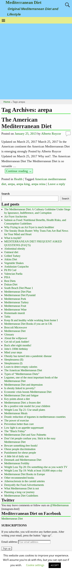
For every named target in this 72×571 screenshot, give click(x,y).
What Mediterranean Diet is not (21, 488)
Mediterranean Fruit (15, 305)
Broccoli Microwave (15, 327)
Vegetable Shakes (14, 263)
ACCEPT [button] (55, 565)
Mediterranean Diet (23, 2)
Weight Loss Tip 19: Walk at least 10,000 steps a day (33, 470)
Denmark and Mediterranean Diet (22, 459)
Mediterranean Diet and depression (23, 384)
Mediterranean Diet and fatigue (21, 395)
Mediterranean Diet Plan (17, 291)
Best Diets (10, 280)
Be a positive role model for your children (27, 406)
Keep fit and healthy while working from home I (31, 320)
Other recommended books (19, 477)
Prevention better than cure (19, 424)
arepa (11, 184)
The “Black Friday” (15, 431)
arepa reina (38, 184)
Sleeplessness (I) (13, 363)
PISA (7, 277)
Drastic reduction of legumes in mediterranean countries (35, 416)
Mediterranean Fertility (16, 463)
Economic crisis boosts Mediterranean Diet (27, 391)
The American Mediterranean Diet (26, 122)
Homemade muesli (14, 313)
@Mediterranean (59, 505)
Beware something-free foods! (21, 445)
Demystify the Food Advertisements (24, 484)
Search (5, 193)
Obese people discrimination (19, 449)
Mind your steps (13, 352)
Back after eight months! (17, 345)
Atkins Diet (10, 259)
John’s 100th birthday (16, 348)
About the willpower (15, 338)
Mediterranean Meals (15, 413)
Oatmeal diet (11, 252)
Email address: (9, 541)
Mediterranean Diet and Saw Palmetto (25, 434)
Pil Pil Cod (10, 270)
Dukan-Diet (10, 284)
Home (6, 101)
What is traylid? (12, 237)
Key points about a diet (17, 398)
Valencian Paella (13, 273)
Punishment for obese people (20, 452)
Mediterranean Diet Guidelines (21, 495)
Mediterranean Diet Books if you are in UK (28, 323)
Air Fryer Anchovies (15, 216)
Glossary (9, 334)
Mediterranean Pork (15, 298)
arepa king (23, 184)
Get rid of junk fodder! (16, 341)
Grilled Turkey (12, 255)
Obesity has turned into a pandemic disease (28, 356)
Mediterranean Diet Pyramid (19, 295)
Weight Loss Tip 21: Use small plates (24, 409)
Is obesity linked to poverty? (19, 388)
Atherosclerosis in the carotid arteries (24, 481)
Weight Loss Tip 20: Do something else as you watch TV (35, 467)
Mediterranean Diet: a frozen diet (22, 402)
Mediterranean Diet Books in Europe (24, 474)
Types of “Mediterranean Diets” (21, 373)
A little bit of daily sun (16, 456)
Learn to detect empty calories (20, 366)
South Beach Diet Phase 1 (18, 287)
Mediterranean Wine (15, 309)
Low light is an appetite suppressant (24, 427)
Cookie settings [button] (35, 565)
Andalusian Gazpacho (16, 266)
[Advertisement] (36, 61)
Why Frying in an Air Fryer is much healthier (29, 227)
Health (18, 179)
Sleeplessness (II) (13, 359)
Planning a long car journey (19, 492)
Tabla (7, 316)
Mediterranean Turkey (16, 302)
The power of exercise (16, 420)
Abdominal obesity (14, 248)
